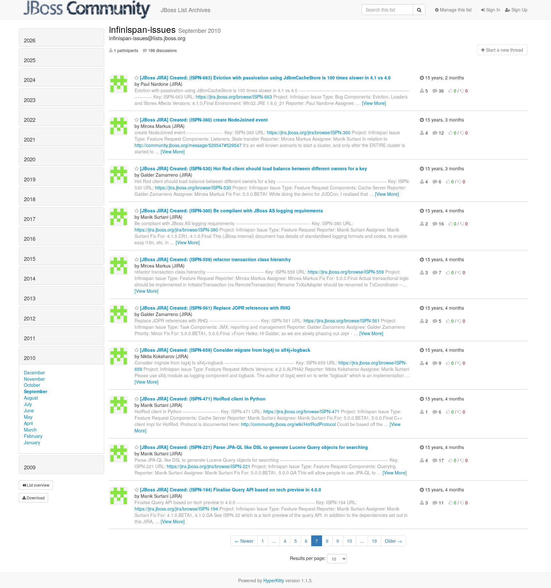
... (274, 541)
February (33, 436)
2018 (29, 199)
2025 (29, 60)
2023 (29, 100)
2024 (29, 80)
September (35, 391)
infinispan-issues (143, 29)
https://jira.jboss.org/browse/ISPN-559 (346, 271)
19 (374, 541)
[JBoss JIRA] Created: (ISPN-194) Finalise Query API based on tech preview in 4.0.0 (230, 489)
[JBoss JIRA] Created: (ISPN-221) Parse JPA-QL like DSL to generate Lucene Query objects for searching (253, 447)
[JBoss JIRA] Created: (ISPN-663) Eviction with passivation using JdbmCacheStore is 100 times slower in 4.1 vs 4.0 (265, 77)
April (28, 423)
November (34, 379)
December (34, 372)
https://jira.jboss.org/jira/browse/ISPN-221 (208, 466)
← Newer (244, 541)
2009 (29, 467)
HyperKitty (273, 580)
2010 (29, 358)
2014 (29, 278)
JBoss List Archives (185, 9)
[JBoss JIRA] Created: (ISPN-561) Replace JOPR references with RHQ (214, 308)
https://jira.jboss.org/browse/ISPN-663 (234, 96)
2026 (29, 40)
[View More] (374, 103)
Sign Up (518, 9)
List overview (37, 485)
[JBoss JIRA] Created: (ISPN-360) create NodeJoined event (203, 119)
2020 (29, 159)
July (28, 404)
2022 (29, 119)
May (28, 417)
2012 (29, 318)
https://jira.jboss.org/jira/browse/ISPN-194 (176, 508)
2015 (29, 258)
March (30, 429)
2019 (29, 179)
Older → (393, 541)
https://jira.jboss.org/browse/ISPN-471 (301, 411)
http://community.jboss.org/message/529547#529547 (188, 145)
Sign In (492, 9)
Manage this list (455, 9)
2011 (29, 338)
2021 (29, 139)
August (31, 397)
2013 (29, 298)
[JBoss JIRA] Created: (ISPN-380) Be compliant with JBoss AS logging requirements (231, 210)
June (29, 410)
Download (35, 497)
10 (349, 541)
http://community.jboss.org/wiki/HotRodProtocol (288, 424)
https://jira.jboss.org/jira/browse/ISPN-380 (176, 229)
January (32, 442)
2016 (29, 238)
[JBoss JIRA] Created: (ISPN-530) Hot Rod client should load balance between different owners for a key (253, 168)
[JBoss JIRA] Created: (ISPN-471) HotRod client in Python (202, 398)
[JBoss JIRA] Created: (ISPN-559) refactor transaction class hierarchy (215, 259)
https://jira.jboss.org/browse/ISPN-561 (342, 320)
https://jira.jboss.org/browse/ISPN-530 (193, 187)
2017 (29, 219)
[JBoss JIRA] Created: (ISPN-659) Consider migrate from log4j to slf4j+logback (224, 350)
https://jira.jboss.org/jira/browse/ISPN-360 (308, 132)
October (32, 385)
